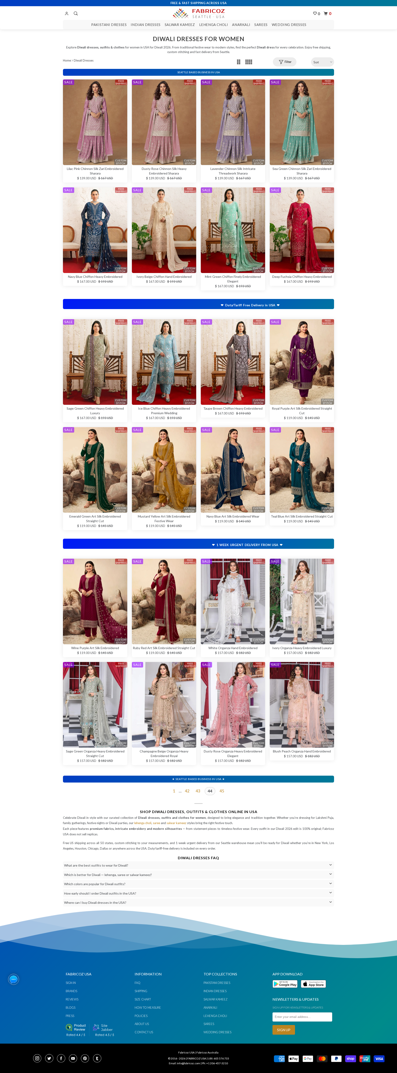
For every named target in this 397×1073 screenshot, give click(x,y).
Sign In (71, 983)
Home (67, 60)
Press (70, 1016)
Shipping (141, 991)
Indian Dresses (145, 25)
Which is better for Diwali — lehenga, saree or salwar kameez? (108, 875)
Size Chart (143, 999)
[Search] (75, 13)
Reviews (72, 999)
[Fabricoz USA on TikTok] (98, 1059)
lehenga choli (142, 823)
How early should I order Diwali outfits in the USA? (100, 893)
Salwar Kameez (180, 25)
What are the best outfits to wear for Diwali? (96, 865)
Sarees (261, 25)
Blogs (70, 1007)
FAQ (137, 983)
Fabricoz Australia (207, 1052)
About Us (142, 1024)
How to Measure (148, 1007)
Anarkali (241, 25)
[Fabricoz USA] (198, 13)
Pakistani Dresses (109, 25)
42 (187, 791)
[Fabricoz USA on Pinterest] (86, 1059)
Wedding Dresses (289, 25)
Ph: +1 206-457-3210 (215, 1063)
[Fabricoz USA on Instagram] (39, 1059)
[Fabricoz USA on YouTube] (74, 1059)
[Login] (67, 13)
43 (198, 791)
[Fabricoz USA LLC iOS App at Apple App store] (313, 990)
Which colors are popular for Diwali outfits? (94, 884)
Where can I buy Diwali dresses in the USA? (95, 902)
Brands (71, 991)
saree (156, 823)
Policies (141, 1016)
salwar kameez (176, 823)
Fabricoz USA (186, 1052)
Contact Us (144, 1032)
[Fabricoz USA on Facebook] (62, 1059)
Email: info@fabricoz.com (184, 1063)
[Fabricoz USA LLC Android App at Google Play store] (286, 990)
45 (222, 791)
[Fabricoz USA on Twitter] (51, 1059)
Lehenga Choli (213, 25)
